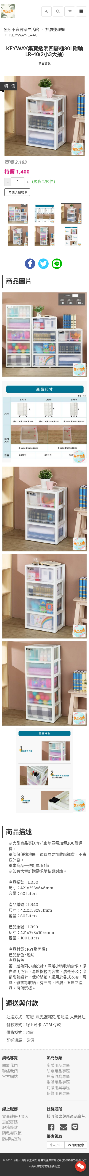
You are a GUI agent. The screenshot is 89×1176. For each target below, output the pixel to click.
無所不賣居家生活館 (21, 29)
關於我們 (10, 1065)
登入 (25, 1116)
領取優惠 (78, 1145)
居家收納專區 (58, 1076)
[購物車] (69, 11)
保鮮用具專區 (58, 1093)
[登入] (46, 11)
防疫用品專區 (58, 1071)
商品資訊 (44, 63)
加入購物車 (19, 192)
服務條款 (10, 1127)
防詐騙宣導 (12, 1138)
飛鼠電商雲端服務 (44, 1166)
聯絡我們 (10, 1071)
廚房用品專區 (58, 1065)
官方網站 (10, 1076)
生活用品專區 (58, 1082)
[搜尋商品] (58, 11)
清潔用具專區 (58, 1087)
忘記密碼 (10, 1122)
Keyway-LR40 (23, 35)
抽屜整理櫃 (55, 29)
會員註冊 (10, 1116)
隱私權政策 (12, 1133)
